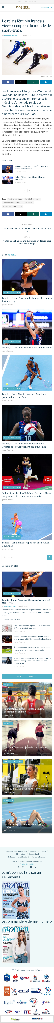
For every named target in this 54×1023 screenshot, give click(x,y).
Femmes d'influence (13, 762)
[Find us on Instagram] (23, 867)
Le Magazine (46, 7)
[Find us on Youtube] (31, 867)
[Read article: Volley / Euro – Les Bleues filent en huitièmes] (7, 180)
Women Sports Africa (38, 851)
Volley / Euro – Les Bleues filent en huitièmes (27, 347)
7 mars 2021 (26, 36)
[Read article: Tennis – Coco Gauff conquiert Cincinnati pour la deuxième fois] (27, 373)
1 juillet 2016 (10, 831)
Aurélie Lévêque (15, 199)
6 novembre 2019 (11, 715)
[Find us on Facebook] (27, 867)
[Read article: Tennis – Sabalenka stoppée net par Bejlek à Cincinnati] (27, 522)
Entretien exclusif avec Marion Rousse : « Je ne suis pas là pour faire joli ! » (26, 787)
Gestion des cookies (27, 864)
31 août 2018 (9, 754)
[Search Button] (49, 557)
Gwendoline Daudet (11, 203)
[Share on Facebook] (8, 82)
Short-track (27, 203)
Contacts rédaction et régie (16, 851)
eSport (23, 854)
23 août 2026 (8, 500)
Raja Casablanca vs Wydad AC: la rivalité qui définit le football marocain (32, 627)
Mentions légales (38, 857)
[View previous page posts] (25, 190)
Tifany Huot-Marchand (12, 206)
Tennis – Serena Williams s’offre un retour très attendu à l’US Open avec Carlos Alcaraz (32, 637)
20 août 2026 (8, 549)
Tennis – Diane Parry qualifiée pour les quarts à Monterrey (31, 167)
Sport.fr (15, 854)
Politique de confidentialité (18, 857)
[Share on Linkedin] (46, 82)
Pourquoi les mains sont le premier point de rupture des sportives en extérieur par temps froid (32, 660)
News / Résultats (12, 292)
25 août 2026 (19, 666)
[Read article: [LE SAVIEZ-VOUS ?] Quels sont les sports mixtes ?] (27, 738)
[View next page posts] (29, 190)
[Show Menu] (3, 7)
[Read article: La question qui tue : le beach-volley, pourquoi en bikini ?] (27, 700)
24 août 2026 (21, 182)
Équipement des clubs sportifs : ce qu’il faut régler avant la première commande (32, 648)
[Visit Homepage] (23, 7)
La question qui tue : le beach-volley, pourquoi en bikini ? (24, 710)
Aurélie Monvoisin (32, 199)
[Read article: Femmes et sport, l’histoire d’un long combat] (27, 815)
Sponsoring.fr (34, 854)
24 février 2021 (10, 792)
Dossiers (8, 800)
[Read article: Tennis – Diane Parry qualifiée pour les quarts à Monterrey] (7, 169)
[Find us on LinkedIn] (35, 867)
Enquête (8, 685)
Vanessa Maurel (10, 36)
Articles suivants (13, 620)
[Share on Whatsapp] (33, 82)
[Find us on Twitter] (19, 867)
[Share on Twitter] (21, 82)
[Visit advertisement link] (27, 1019)
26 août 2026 (21, 171)
